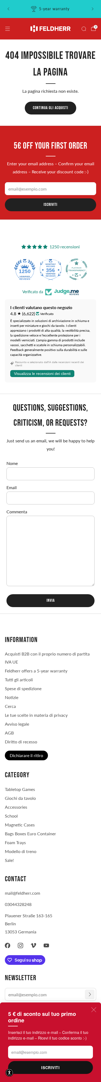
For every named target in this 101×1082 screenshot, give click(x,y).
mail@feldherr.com (22, 892)
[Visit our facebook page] (7, 945)
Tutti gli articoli (19, 679)
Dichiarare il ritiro (26, 755)
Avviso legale (17, 723)
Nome (12, 463)
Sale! (9, 860)
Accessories (16, 806)
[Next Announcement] (92, 9)
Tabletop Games (20, 789)
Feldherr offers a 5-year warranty (36, 670)
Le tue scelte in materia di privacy (36, 715)
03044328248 (18, 904)
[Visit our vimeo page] (33, 945)
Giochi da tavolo (20, 798)
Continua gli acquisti (50, 107)
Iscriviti (50, 1067)
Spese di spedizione (23, 688)
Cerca (10, 706)
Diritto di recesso (21, 741)
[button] (9, 1073)
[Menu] (7, 28)
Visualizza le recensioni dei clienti (42, 373)
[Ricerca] (83, 28)
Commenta (16, 511)
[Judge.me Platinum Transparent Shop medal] (76, 269)
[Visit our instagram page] (20, 945)
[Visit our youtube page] (46, 945)
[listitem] (51, 8)
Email (11, 487)
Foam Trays (15, 842)
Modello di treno (20, 851)
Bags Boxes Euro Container (30, 833)
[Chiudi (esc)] (93, 1009)
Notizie (11, 697)
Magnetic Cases (20, 824)
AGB (9, 732)
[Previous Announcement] (8, 9)
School (11, 815)
